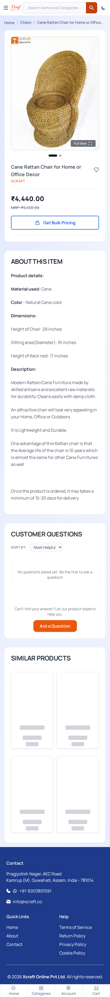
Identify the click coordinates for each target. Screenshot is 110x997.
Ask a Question (55, 626)
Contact (14, 944)
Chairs (25, 22)
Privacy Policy (72, 944)
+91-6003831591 (35, 891)
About (12, 936)
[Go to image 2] (60, 155)
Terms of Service (75, 927)
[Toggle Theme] (103, 7)
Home (9, 22)
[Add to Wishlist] (96, 169)
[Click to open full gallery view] (55, 93)
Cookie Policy (72, 953)
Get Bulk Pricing (59, 223)
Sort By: (18, 547)
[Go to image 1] (53, 155)
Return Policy (72, 936)
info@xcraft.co (27, 902)
